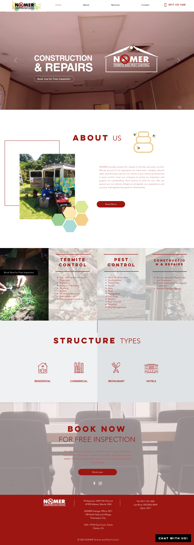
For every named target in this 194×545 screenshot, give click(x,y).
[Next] (178, 60)
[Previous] (15, 60)
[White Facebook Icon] (94, 483)
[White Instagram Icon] (100, 483)
